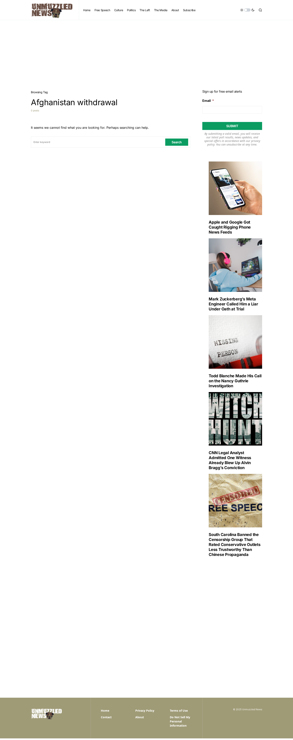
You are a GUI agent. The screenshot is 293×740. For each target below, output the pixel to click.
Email (208, 101)
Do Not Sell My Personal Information (180, 721)
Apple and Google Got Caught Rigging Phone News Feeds (230, 227)
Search (177, 142)
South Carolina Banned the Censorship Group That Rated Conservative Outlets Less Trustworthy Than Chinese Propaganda (235, 544)
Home (105, 710)
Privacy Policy (144, 710)
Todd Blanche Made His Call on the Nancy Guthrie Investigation (235, 380)
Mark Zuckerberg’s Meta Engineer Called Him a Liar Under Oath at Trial (233, 304)
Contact (106, 717)
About (139, 717)
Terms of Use (179, 710)
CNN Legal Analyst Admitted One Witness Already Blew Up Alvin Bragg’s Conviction (230, 460)
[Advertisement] (146, 50)
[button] (247, 10)
